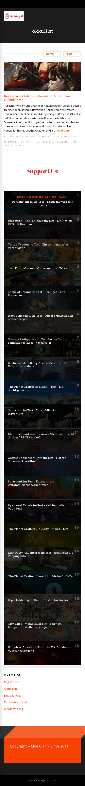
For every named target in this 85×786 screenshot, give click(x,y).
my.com (25, 142)
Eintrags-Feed (13, 695)
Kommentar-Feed (15, 702)
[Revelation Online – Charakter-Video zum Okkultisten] (42, 89)
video (18, 145)
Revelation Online (68, 142)
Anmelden (10, 689)
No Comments (53, 136)
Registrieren (11, 682)
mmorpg (13, 142)
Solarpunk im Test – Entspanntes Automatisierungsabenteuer (31, 483)
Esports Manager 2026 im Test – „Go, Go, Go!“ (39, 600)
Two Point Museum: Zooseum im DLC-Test (38, 268)
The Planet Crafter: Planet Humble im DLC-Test (41, 576)
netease (36, 142)
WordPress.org (13, 709)
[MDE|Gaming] (14, 20)
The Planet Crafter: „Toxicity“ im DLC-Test (38, 528)
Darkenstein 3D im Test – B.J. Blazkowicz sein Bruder (42, 203)
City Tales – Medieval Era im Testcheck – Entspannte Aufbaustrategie (36, 625)
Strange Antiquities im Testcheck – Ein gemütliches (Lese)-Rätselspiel (35, 341)
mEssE (10, 136)
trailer (9, 145)
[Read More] (63, 130)
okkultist (49, 142)
